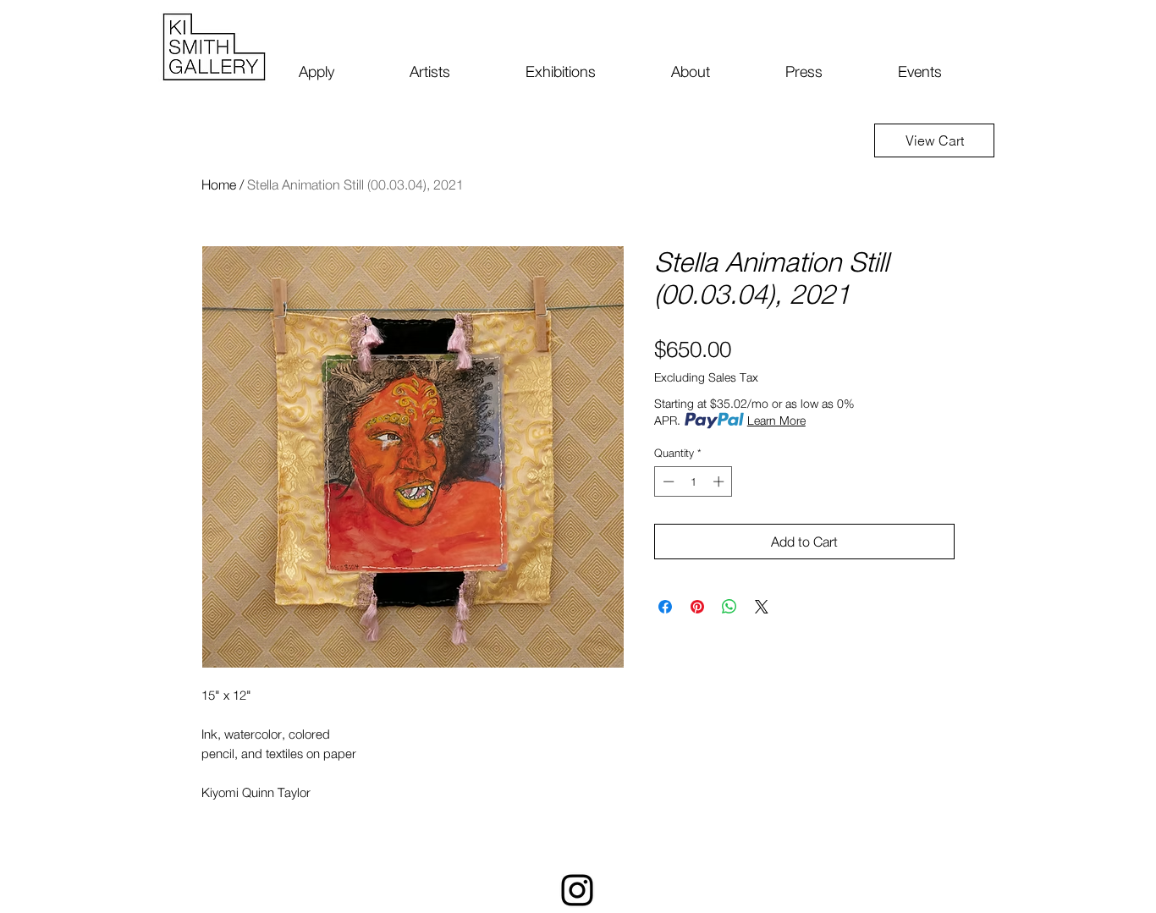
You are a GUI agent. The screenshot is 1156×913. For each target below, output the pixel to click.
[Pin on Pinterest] (697, 607)
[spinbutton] (693, 481)
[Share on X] (761, 607)
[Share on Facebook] (665, 607)
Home (218, 184)
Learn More (776, 420)
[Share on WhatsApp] (729, 607)
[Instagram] (577, 890)
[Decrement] (667, 481)
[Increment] (720, 481)
